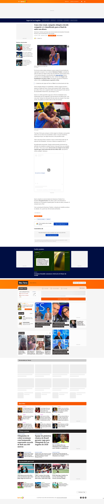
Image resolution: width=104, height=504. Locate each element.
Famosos (24, 406)
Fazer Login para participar (52, 235)
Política (59, 406)
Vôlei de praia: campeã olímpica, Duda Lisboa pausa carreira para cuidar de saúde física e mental (28, 455)
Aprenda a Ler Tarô (28, 309)
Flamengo (54, 473)
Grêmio (25, 482)
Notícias (59, 422)
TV (40, 406)
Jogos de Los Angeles (41, 219)
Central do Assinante (74, 1)
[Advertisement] (78, 455)
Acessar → (31, 313)
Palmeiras (60, 482)
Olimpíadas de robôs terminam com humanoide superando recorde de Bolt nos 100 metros (25, 441)
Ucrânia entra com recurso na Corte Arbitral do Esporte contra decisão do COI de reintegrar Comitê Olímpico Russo (43, 455)
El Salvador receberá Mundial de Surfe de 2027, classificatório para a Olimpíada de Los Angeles (60, 455)
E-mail (81, 1)
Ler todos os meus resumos (63, 299)
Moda (59, 414)
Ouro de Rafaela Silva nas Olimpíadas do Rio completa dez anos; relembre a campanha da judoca (60, 446)
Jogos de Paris (59, 75)
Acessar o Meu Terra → (33, 282)
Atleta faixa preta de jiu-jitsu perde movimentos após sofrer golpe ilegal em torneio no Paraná (25, 477)
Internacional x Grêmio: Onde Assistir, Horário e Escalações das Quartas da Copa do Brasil (29, 485)
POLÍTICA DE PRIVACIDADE (62, 497)
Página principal (24, 1)
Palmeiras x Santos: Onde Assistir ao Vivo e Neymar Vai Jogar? (63, 484)
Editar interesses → (82, 288)
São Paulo (36, 473)
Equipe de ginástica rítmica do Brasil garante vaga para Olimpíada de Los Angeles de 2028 (43, 440)
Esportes (48, 219)
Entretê (24, 414)
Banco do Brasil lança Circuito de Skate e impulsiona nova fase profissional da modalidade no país (45, 485)
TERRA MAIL (67, 1)
